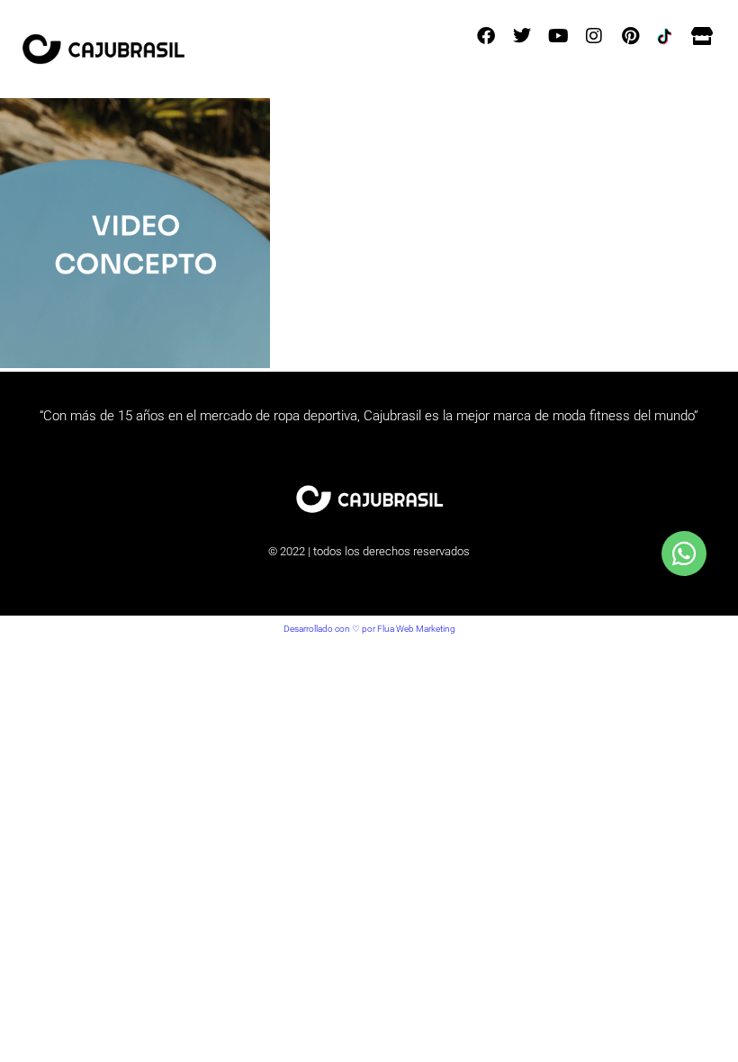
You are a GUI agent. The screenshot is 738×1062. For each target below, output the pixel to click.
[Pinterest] (630, 36)
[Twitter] (522, 36)
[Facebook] (486, 36)
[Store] (702, 36)
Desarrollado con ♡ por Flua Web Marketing (369, 629)
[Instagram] (594, 36)
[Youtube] (558, 36)
